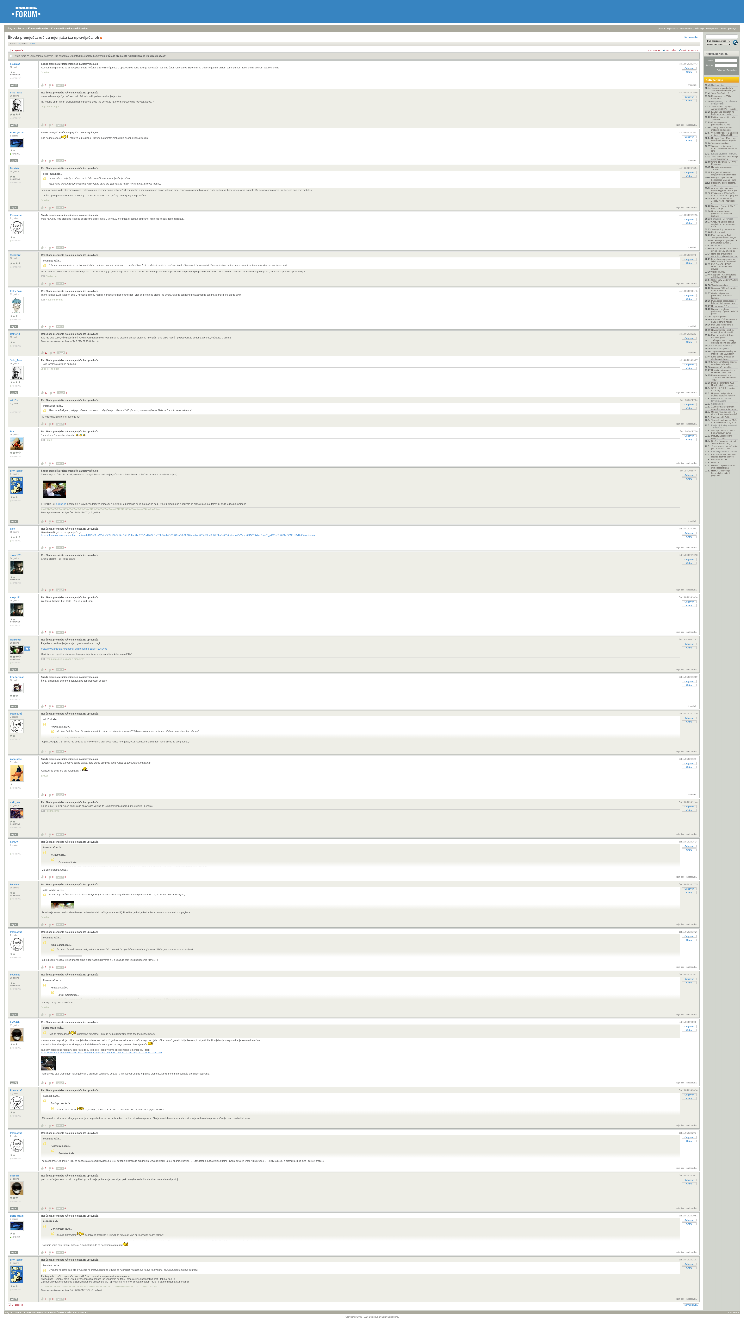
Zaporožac (16, 759)
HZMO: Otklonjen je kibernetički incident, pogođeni (720, 473)
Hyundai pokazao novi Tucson (721, 168)
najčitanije (699, 28)
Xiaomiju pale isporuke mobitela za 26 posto (721, 128)
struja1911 (16, 555)
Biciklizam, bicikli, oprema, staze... (723, 184)
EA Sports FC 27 (719, 459)
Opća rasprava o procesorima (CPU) (720, 123)
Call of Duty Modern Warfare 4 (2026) (724, 281)
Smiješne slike (718, 404)
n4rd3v (14, 400)
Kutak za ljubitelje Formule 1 (724, 154)
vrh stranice (733, 1312)
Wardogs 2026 (718, 272)
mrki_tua (15, 802)
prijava (662, 28)
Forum (21, 28)
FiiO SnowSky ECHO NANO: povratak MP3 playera (721, 266)
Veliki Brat (16, 255)
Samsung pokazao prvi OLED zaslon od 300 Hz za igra (724, 148)
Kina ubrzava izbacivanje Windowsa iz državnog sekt (724, 260)
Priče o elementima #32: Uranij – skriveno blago (722, 384)
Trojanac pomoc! (719, 316)
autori (723, 28)
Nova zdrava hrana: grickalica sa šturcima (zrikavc (721, 213)
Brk (12, 431)
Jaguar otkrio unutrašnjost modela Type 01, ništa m (723, 352)
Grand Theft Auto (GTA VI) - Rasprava (724, 163)
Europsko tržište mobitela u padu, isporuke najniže (724, 320)
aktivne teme (686, 28)
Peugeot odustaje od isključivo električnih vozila (723, 173)
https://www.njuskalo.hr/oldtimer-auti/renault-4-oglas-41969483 (74, 648)
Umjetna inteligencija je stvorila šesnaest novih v (723, 394)
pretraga (732, 28)
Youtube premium (719, 285)
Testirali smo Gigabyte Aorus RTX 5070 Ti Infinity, (723, 107)
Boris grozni (17, 132)
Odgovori (689, 68)
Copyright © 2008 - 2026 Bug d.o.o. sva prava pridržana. (372, 1317)
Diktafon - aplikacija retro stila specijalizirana (723, 466)
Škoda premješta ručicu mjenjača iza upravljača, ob (136, 56)
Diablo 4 (715, 462)
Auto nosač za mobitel (721, 367)
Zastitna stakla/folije (720, 417)
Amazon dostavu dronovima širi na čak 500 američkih (724, 249)
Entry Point (16, 291)
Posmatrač (16, 215)
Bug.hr (11, 28)
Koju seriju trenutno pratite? (724, 451)
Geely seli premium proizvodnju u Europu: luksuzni (721, 295)
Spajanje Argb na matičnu (723, 229)
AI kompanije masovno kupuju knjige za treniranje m (724, 189)
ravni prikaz (671, 50)
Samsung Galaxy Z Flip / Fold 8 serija (723, 207)
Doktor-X (15, 334)
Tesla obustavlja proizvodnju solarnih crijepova (724, 157)
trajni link (692, 85)
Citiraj (689, 72)
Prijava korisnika (717, 53)
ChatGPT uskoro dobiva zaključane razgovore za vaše (723, 224)
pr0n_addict (17, 471)
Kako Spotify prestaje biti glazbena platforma (722, 358)
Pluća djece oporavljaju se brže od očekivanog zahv (723, 302)
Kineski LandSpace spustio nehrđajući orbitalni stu (724, 363)
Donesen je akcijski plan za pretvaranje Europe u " (724, 241)
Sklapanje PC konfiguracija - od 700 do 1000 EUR (724, 276)
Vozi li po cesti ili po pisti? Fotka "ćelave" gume (723, 431)
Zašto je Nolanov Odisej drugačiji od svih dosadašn (723, 341)
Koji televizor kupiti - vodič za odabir (723, 118)
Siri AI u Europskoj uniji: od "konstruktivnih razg (723, 442)
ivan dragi (16, 639)
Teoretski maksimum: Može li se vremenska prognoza (724, 421)
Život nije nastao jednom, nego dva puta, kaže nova (723, 408)
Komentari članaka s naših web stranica (73, 28)
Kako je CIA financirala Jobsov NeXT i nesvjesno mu (723, 200)
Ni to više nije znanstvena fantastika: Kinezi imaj (723, 371)
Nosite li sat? (717, 245)
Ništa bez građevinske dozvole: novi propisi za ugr (724, 255)
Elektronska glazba (720, 348)
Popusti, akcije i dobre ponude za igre (721, 437)
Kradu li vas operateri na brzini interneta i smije (722, 113)
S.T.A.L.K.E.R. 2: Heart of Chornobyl (723, 389)
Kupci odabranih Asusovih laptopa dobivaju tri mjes (723, 455)
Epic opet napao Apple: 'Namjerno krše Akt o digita (723, 236)
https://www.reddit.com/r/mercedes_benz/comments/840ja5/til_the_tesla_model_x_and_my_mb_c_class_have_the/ (101, 1052)
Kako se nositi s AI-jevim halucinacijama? (722, 336)
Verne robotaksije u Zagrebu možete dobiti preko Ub (724, 134)
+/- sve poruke (654, 50)
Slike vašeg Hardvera (721, 345)
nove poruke (712, 28)
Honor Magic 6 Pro (720, 306)
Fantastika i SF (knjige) (722, 219)
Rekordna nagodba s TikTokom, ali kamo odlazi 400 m (723, 377)
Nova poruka (691, 37)
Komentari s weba (38, 28)
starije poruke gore (690, 50)
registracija (672, 28)
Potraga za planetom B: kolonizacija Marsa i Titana (723, 178)
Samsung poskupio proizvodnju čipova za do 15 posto (724, 311)
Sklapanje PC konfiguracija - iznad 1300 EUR (724, 289)
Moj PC (14, 85)
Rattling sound (718, 232)
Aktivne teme (714, 79)
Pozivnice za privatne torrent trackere (721, 399)
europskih (61, 504)
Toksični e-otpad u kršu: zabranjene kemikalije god (723, 89)
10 (46, 353)
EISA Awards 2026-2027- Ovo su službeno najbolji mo (724, 194)
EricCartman (17, 677)
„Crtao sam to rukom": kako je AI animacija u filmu (724, 447)
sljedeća (19, 50)
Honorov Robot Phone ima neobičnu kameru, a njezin (723, 139)
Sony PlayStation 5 (720, 93)
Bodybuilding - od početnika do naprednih (724, 102)
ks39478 (15, 1022)
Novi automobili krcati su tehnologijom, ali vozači (722, 331)
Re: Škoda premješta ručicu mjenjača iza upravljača (69, 92)
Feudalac (15, 64)
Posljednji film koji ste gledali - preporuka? (724, 426)
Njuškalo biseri (718, 85)
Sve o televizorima (719, 143)
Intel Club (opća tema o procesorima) (722, 326)
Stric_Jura (16, 92)
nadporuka (691, 125)
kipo (12, 528)
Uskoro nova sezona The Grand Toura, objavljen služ (724, 413)
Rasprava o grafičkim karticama (721, 97)
